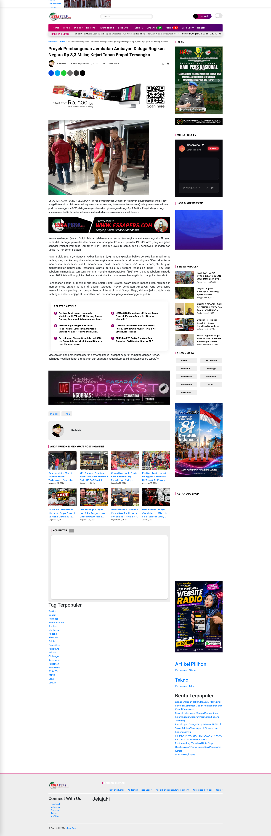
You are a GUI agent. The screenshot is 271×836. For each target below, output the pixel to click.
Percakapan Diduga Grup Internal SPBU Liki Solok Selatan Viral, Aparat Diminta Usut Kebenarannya (80, 341)
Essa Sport (188, 27)
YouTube (55, 816)
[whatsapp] (63, 73)
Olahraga (53, 656)
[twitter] (57, 73)
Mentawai (53, 629)
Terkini (66, 27)
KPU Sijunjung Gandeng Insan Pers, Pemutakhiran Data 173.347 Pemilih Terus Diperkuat (94, 477)
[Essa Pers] (60, 16)
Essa (51, 678)
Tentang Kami (54, 4)
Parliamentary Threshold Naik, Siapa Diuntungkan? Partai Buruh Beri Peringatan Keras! (198, 747)
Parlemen (53, 663)
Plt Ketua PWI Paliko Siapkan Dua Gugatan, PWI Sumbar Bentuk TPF (134, 340)
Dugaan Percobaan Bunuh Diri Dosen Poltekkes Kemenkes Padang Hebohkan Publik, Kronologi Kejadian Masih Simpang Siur (209, 323)
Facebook (55, 804)
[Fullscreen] (206, 187)
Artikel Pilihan (190, 664)
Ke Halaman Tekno (185, 686)
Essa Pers (71, 828)
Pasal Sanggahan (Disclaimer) (172, 789)
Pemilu (171, 27)
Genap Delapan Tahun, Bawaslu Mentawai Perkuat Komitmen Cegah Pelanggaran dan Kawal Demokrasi (198, 705)
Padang (52, 633)
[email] (76, 73)
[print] (70, 73)
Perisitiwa (53, 648)
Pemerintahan (56, 622)
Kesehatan (54, 660)
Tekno (181, 680)
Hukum (52, 652)
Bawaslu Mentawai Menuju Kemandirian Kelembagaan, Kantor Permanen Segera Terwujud (197, 716)
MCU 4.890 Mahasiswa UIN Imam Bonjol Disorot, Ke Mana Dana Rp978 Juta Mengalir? (137, 316)
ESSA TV (53, 671)
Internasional (107, 27)
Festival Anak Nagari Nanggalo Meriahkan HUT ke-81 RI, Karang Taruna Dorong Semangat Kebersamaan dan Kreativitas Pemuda (80, 316)
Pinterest (55, 810)
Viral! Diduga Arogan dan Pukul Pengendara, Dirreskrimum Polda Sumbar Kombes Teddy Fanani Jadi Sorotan (78, 328)
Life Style (154, 27)
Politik (51, 641)
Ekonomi (53, 637)
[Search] (150, 16)
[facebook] (51, 73)
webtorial (186, 392)
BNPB (51, 675)
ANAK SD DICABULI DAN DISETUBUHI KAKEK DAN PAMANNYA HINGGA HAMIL (209, 307)
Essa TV (139, 27)
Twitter (54, 813)
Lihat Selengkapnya (186, 754)
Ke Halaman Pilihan (185, 670)
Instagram (55, 807)
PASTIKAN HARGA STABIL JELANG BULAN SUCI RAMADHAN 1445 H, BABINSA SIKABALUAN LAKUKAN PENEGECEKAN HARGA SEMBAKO (209, 276)
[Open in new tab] (212, 187)
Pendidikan (54, 644)
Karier (219, 789)
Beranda (52, 41)
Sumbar (78, 27)
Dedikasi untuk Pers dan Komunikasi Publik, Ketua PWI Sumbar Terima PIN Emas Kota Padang (136, 328)
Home (56, 27)
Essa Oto (123, 27)
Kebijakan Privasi (202, 789)
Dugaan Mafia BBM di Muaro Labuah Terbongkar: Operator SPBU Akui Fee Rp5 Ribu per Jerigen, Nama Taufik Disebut (88, 33)
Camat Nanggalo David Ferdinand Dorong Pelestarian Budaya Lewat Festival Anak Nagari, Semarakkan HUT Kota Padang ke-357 (125, 477)
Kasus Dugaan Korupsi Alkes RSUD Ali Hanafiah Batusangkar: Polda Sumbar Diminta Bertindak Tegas (209, 338)
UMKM (52, 682)
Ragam (201, 27)
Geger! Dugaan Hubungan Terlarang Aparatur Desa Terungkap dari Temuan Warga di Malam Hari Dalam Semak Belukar (209, 291)
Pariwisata (54, 667)
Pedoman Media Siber (140, 789)
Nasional (91, 27)
